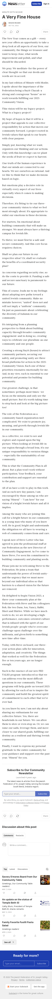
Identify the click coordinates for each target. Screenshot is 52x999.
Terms (22, 980)
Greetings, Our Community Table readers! (17, 884)
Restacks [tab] (20, 835)
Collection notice (33, 980)
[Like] (4, 31)
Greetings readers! (10, 929)
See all (7, 942)
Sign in (46, 4)
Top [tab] (5, 869)
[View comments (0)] (11, 31)
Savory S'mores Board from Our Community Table (19, 878)
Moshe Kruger (14, 23)
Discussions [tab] (23, 869)
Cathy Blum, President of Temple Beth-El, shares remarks (17, 907)
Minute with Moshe (12, 12)
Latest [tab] (12, 869)
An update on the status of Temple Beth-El (17, 901)
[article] (26, 884)
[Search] (47, 869)
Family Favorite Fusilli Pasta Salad (17, 924)
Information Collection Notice (28, 802)
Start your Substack (19, 986)
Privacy (14, 980)
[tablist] (13, 835)
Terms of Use (39, 800)
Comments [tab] (8, 835)
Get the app (39, 986)
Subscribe (36, 4)
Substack (13, 993)
